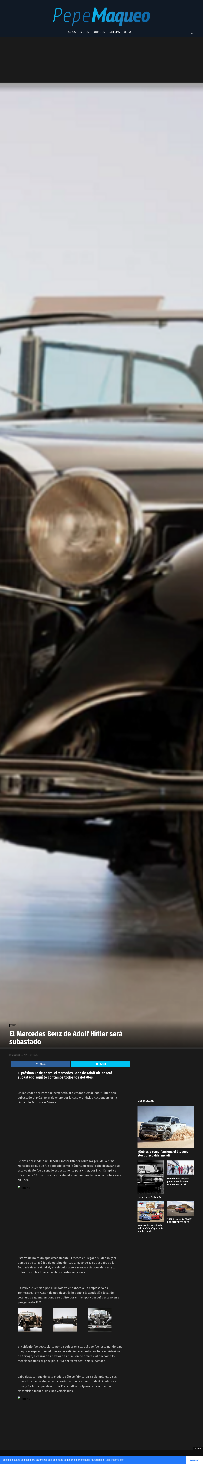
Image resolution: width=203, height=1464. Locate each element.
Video (127, 32)
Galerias (114, 32)
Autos (72, 32)
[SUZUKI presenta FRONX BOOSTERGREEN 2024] (180, 1208)
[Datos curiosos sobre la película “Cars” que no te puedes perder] (151, 1211)
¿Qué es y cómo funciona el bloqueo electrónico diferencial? (163, 1153)
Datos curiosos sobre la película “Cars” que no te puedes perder (150, 1228)
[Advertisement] (88, 59)
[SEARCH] (192, 33)
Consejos (99, 32)
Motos (84, 32)
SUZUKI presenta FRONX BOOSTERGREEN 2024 (179, 1221)
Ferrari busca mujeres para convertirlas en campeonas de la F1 (178, 1181)
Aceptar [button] (194, 1460)
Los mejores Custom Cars (150, 1197)
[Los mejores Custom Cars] (151, 1177)
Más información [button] (115, 1459)
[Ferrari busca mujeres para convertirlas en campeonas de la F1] (180, 1167)
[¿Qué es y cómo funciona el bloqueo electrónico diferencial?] (166, 1127)
